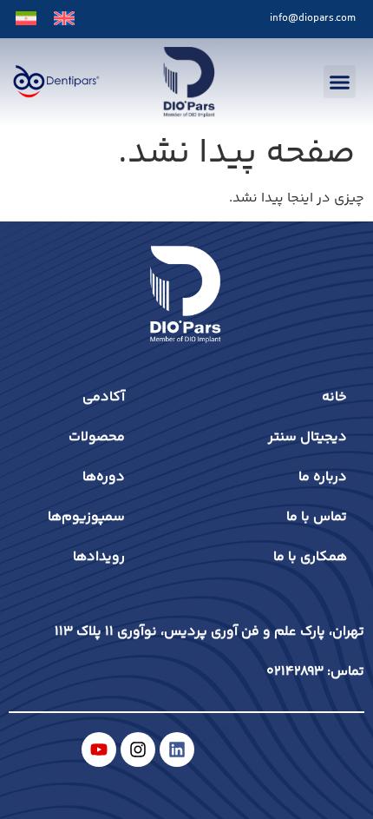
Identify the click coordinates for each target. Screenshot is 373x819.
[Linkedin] (177, 749)
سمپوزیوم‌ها (86, 517)
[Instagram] (138, 749)
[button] (340, 81)
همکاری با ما (310, 557)
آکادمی (103, 397)
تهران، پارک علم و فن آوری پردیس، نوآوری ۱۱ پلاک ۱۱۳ (209, 632)
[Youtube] (99, 749)
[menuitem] (64, 19)
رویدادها (99, 557)
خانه (334, 397)
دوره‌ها (103, 477)
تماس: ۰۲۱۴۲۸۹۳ (315, 672)
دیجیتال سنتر (307, 437)
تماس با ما (316, 517)
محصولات (97, 437)
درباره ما (322, 477)
